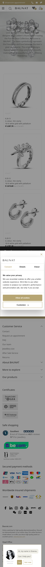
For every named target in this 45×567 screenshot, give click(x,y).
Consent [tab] (8, 267)
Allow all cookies (22, 298)
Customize (21, 305)
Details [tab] (22, 267)
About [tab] (36, 267)
